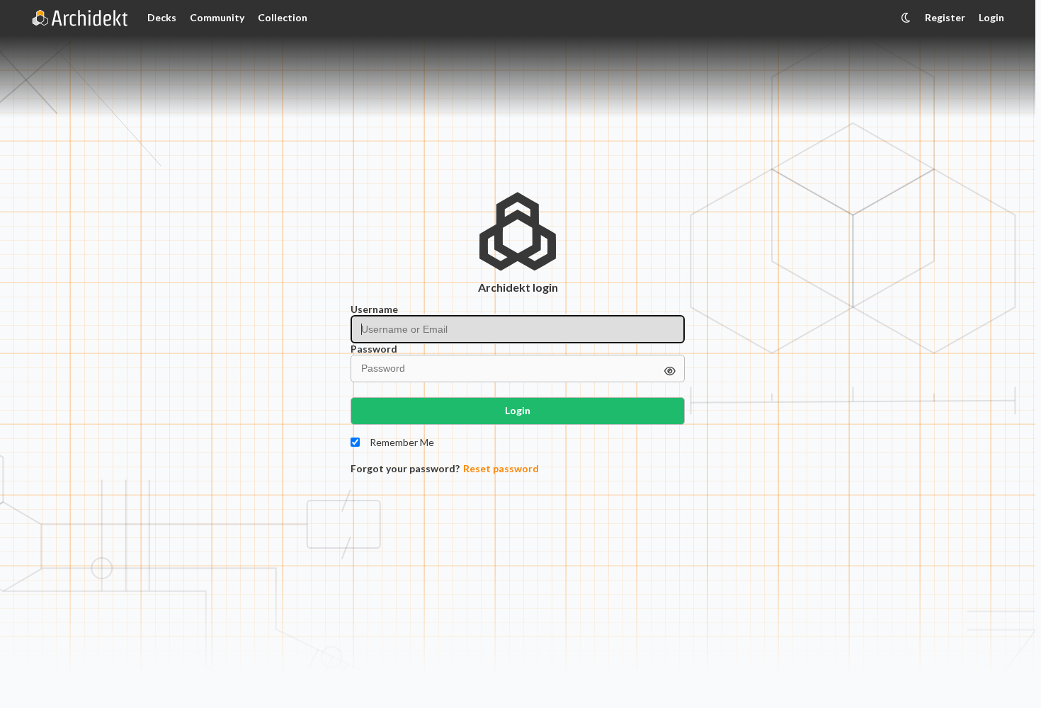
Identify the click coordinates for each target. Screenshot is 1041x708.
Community (217, 17)
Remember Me (402, 442)
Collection (282, 17)
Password (374, 349)
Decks (161, 17)
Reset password (501, 468)
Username (374, 309)
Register (945, 17)
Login (991, 17)
